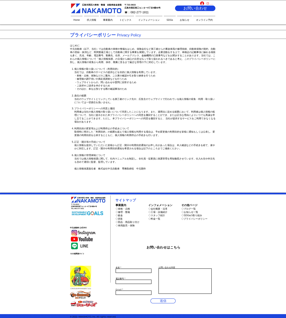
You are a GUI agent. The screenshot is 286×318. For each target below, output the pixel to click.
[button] (195, 8)
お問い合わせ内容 (166, 267)
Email (119, 289)
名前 (118, 267)
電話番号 (120, 279)
